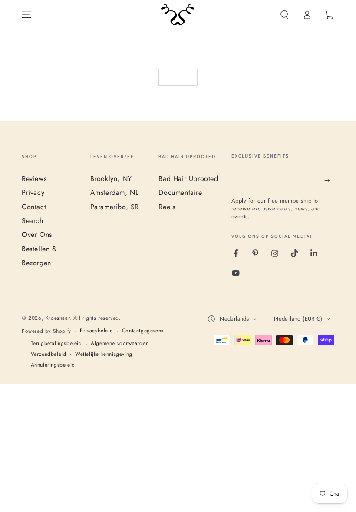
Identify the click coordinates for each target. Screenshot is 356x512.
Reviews (34, 179)
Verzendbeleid (48, 354)
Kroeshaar (57, 318)
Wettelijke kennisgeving (103, 354)
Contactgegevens (143, 331)
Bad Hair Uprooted (188, 179)
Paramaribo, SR (114, 207)
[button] (284, 14)
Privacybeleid (96, 331)
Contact (34, 207)
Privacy (33, 192)
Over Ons (37, 235)
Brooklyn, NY (111, 179)
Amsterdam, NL (114, 192)
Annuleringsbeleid (53, 365)
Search (32, 221)
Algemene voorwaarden (119, 343)
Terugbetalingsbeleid (56, 343)
